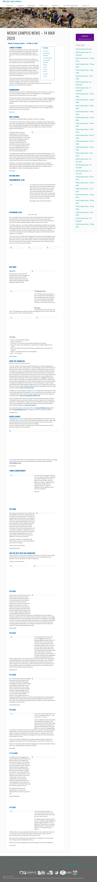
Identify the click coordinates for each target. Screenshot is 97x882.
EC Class (45, 76)
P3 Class (45, 71)
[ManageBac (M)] (85, 864)
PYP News (45, 62)
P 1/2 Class (45, 73)
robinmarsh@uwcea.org (15, 463)
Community (47, 860)
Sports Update (46, 60)
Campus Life (37, 860)
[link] (93, 5)
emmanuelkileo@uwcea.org (19, 409)
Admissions (26, 860)
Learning (15, 860)
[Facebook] (67, 864)
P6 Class (45, 64)
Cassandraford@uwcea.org (42, 408)
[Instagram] (74, 864)
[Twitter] (71, 864)
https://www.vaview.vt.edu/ (27, 388)
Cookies (68, 867)
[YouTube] (78, 864)
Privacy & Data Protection (36, 867)
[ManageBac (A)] (89, 864)
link (14, 400)
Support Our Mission (61, 860)
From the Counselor (47, 58)
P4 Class (45, 69)
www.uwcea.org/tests (30, 405)
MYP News (45, 55)
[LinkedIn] (81, 864)
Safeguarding (19, 867)
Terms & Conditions (56, 867)
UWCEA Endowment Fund (83, 49)
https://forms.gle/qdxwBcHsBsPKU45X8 (30, 395)
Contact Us (76, 860)
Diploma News (46, 53)
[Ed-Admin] (92, 864)
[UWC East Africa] (12, 1)
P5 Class (45, 67)
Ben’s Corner (46, 51)
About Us (6, 860)
